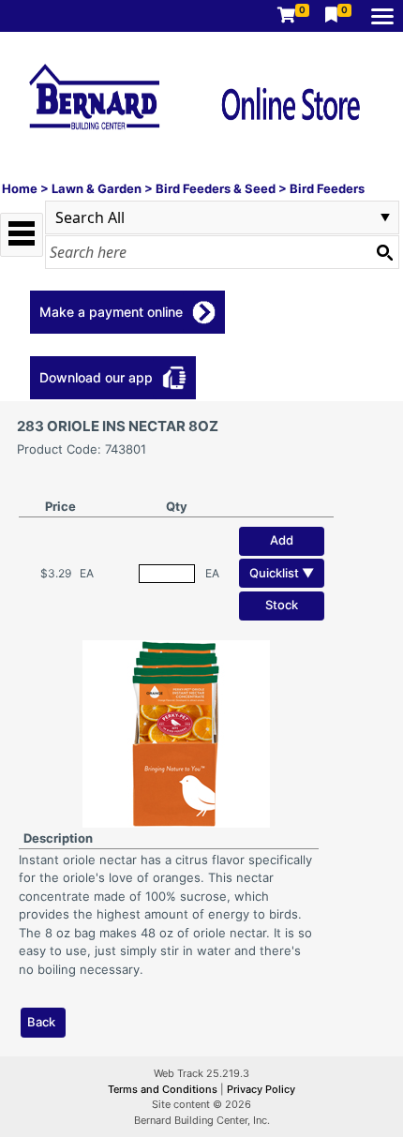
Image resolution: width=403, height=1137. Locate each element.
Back (41, 1021)
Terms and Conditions (164, 1089)
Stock (281, 604)
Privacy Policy (261, 1089)
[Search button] (384, 252)
